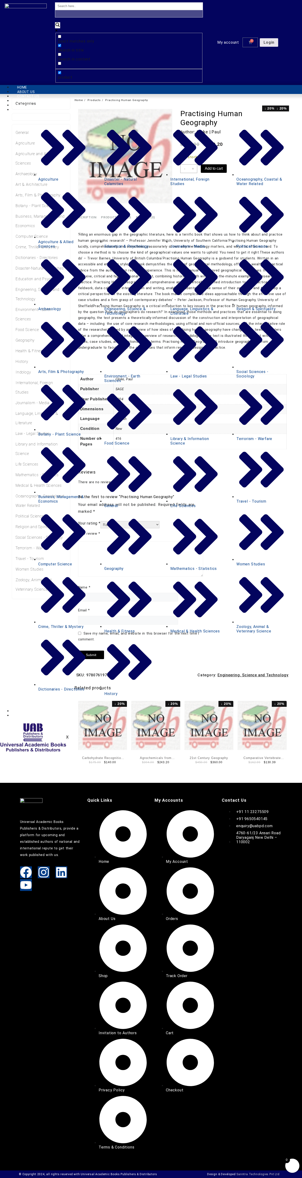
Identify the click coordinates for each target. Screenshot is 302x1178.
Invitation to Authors (38, 101)
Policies (24, 105)
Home (22, 87)
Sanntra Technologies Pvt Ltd (257, 1174)
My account (228, 42)
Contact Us (28, 96)
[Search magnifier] (57, 25)
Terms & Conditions (36, 715)
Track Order (29, 711)
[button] (229, 42)
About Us (26, 92)
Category (26, 110)
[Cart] (250, 42)
